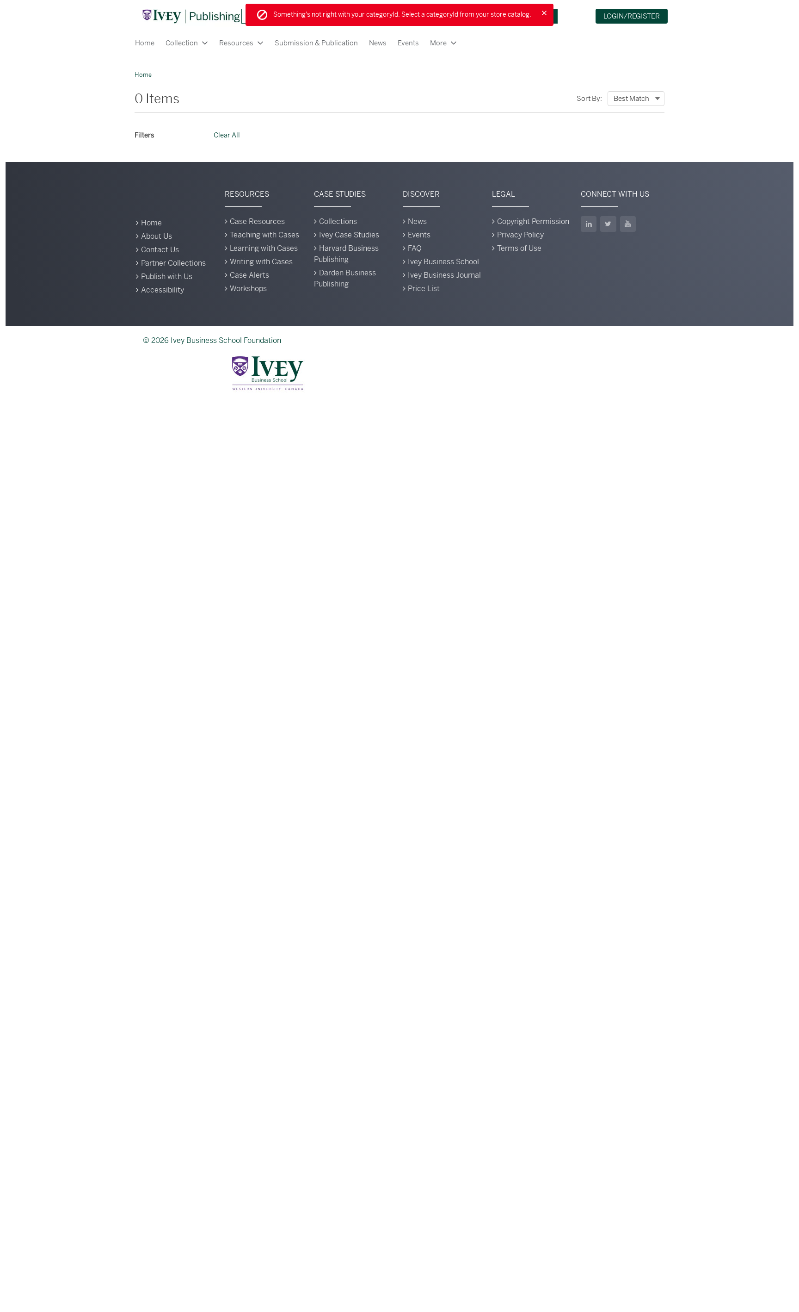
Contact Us (160, 250)
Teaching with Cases (264, 235)
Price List (424, 288)
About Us (156, 236)
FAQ (415, 248)
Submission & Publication (316, 42)
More (438, 42)
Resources (236, 42)
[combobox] (636, 98)
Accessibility (162, 290)
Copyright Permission (533, 221)
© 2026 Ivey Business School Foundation (212, 340)
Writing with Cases (261, 262)
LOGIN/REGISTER (631, 16)
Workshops (248, 288)
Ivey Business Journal (444, 275)
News (378, 42)
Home (144, 42)
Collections (338, 221)
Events (408, 42)
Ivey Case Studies (349, 235)
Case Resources (257, 221)
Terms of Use (519, 248)
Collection (182, 42)
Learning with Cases (264, 248)
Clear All (227, 135)
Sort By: (589, 98)
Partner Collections (173, 263)
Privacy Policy (520, 235)
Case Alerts (249, 275)
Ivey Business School (443, 262)
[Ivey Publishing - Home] (191, 16)
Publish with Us (166, 276)
